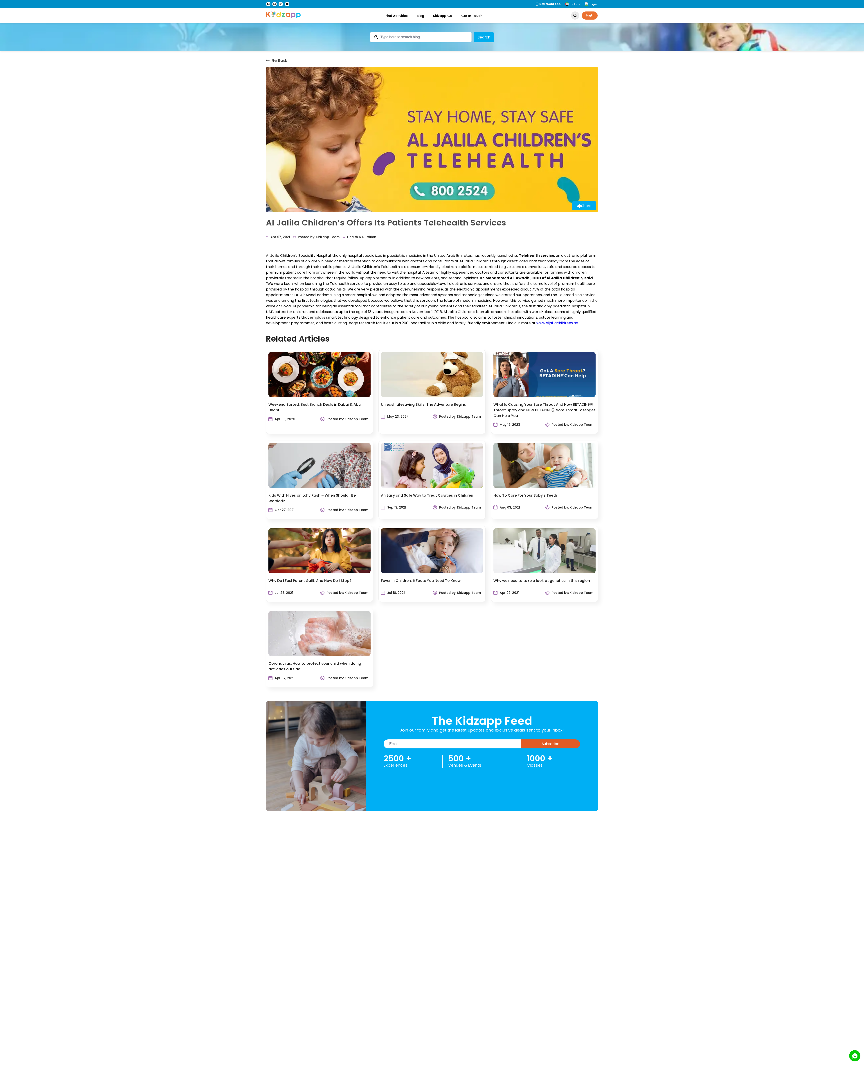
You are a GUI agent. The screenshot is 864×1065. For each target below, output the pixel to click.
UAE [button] (574, 4)
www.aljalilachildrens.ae (557, 323)
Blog (420, 16)
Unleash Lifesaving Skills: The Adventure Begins (423, 404)
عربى (594, 4)
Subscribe (550, 743)
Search (483, 37)
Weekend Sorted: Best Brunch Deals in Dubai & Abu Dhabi (314, 407)
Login (590, 15)
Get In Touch (471, 16)
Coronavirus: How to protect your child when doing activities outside (314, 666)
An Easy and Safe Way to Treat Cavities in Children (427, 495)
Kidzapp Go (442, 16)
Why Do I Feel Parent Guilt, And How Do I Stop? (309, 580)
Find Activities (397, 16)
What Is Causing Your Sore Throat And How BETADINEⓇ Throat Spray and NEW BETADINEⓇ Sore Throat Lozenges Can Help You (544, 410)
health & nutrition (361, 237)
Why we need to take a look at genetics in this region (541, 580)
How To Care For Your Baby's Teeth (525, 495)
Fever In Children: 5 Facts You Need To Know (421, 580)
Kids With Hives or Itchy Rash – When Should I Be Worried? (312, 498)
